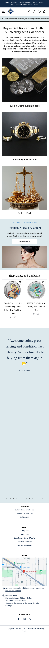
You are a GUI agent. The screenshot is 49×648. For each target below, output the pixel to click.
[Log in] (34, 11)
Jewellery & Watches (24, 513)
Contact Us (24, 534)
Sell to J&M (24, 517)
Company (24, 531)
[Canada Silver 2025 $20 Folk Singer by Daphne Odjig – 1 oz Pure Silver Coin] (12, 290)
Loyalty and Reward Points (24, 538)
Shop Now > (24, 241)
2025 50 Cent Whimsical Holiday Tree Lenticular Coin (36, 306)
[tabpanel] (24, 244)
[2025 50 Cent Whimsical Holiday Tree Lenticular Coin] (36, 290)
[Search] (29, 11)
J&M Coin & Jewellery (26, 628)
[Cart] (44, 11)
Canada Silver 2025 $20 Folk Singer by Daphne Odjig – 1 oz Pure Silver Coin (13, 308)
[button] (3, 12)
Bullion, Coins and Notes (24, 510)
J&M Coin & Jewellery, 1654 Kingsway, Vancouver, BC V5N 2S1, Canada (24, 589)
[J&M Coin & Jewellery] (10, 11)
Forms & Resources (24, 545)
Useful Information (24, 541)
